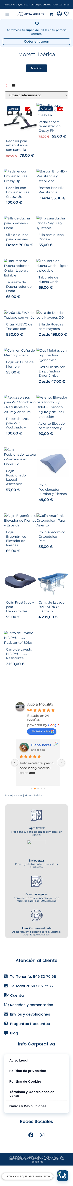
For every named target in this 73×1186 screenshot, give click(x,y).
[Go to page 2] (38, 788)
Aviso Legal (18, 1060)
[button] (7, 14)
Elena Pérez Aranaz (44, 745)
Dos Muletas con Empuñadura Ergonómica (52, 371)
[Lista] (13, 86)
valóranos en (40, 731)
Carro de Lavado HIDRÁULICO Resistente (19, 654)
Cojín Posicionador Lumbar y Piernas (53, 489)
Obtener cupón (36, 41)
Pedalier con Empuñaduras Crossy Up (17, 192)
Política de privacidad (27, 1071)
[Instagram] (42, 1135)
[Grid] (6, 86)
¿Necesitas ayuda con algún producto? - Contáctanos (36, 4)
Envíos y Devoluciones (27, 1106)
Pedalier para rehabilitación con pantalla (17, 145)
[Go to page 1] (35, 788)
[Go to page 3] (41, 788)
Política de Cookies (25, 1081)
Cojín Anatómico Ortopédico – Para (52, 536)
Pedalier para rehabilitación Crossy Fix (50, 126)
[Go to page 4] (44, 788)
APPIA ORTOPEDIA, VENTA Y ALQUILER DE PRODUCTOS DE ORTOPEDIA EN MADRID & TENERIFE (36, 1159)
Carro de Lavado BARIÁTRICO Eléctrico (51, 607)
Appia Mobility (40, 704)
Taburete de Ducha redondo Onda (19, 286)
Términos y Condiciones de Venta (32, 1094)
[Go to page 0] (31, 788)
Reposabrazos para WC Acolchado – (17, 423)
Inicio (8, 795)
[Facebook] (31, 1135)
